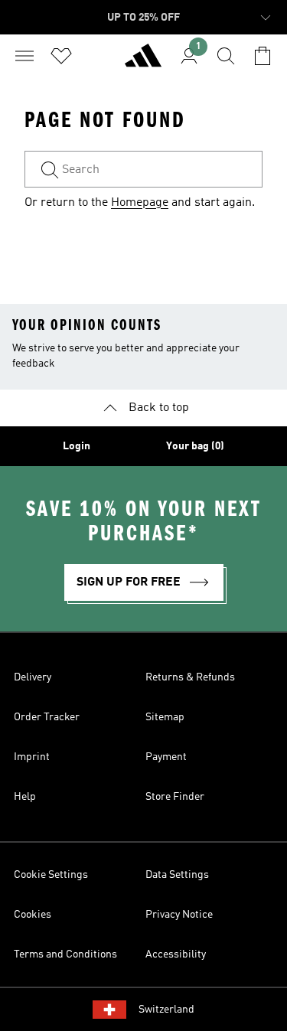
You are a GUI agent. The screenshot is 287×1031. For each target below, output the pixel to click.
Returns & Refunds (190, 677)
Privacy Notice (179, 914)
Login (76, 446)
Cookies (32, 914)
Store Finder (174, 796)
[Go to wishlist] (61, 56)
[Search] (225, 56)
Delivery (32, 677)
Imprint (32, 757)
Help (25, 796)
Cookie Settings (51, 874)
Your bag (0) (195, 446)
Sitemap (164, 717)
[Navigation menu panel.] (24, 56)
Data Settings (177, 874)
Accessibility (175, 954)
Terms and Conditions (65, 954)
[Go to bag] (262, 56)
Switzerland (166, 1009)
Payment (166, 757)
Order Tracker (47, 717)
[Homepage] (143, 62)
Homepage (139, 203)
